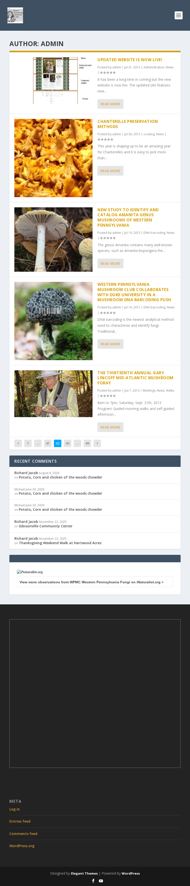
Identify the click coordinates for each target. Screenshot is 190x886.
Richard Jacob (26, 472)
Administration (153, 67)
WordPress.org (21, 845)
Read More (110, 104)
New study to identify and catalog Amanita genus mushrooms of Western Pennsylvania (128, 217)
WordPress (131, 873)
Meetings (149, 390)
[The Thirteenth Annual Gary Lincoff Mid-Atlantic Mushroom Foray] (53, 393)
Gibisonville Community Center (45, 526)
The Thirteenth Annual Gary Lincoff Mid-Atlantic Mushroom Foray (135, 378)
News (169, 67)
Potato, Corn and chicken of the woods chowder (60, 477)
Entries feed (19, 821)
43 (68, 443)
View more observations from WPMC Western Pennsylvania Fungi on (92, 582)
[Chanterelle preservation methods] (53, 158)
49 (87, 443)
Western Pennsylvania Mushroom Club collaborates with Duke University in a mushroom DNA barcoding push (134, 292)
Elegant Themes (84, 873)
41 (48, 443)
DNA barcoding (154, 233)
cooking (149, 134)
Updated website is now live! (129, 59)
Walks (170, 390)
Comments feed (23, 833)
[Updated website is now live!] (53, 80)
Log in (14, 809)
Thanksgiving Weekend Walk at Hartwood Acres (60, 542)
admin (116, 67)
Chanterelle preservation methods (127, 124)
